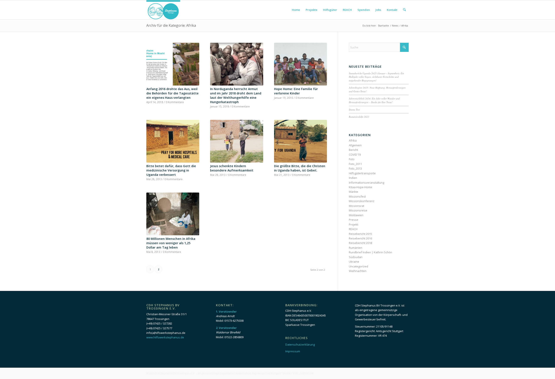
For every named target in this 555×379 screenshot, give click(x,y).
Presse (353, 220)
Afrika (353, 140)
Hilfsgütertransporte (362, 173)
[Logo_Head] (163, 9)
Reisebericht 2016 (360, 238)
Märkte (353, 192)
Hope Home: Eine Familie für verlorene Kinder (296, 91)
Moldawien (356, 215)
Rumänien (355, 248)
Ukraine (354, 262)
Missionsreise (358, 210)
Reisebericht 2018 (360, 243)
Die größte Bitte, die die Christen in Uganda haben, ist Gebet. (299, 168)
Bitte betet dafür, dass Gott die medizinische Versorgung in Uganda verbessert (171, 170)
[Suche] (404, 9)
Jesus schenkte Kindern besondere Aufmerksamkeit (231, 168)
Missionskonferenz (361, 201)
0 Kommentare (175, 102)
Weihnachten (357, 271)
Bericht (353, 150)
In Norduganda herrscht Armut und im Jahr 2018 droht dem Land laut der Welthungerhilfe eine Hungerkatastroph (235, 95)
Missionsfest (357, 196)
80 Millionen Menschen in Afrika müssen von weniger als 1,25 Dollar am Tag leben (170, 243)
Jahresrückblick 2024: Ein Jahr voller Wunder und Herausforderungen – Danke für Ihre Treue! (374, 100)
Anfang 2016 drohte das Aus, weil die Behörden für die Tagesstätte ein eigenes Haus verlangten (172, 93)
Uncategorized (358, 266)
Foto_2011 (355, 164)
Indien (353, 178)
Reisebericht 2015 (360, 234)
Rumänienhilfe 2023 (359, 116)
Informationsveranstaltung (366, 183)
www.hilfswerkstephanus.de (165, 337)
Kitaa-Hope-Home (360, 187)
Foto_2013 (355, 168)
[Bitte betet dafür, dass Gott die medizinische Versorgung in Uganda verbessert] (172, 141)
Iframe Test (354, 109)
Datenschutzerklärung (300, 344)
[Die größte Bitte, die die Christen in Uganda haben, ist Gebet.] (300, 141)
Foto (351, 159)
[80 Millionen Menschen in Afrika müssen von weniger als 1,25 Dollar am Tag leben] (172, 214)
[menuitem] (296, 9)
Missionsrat (356, 206)
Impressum (292, 351)
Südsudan (355, 257)
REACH (353, 229)
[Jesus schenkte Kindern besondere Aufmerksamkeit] (236, 141)
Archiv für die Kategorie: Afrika (171, 25)
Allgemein (355, 145)
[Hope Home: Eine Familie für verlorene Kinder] (300, 64)
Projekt (353, 224)
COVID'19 (355, 155)
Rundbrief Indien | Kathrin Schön (370, 252)
